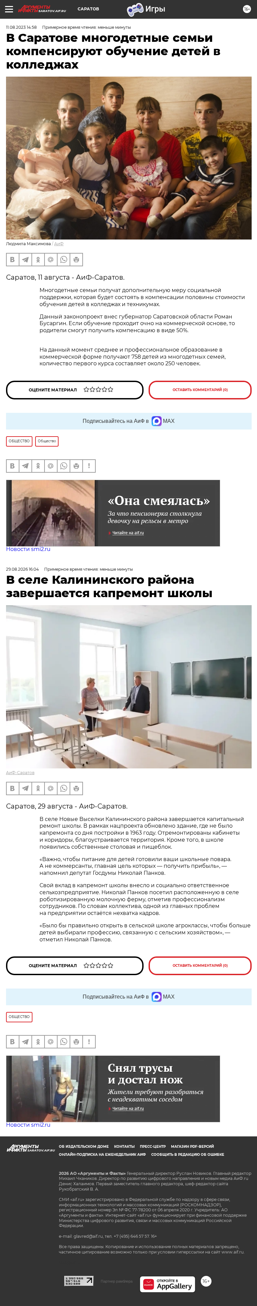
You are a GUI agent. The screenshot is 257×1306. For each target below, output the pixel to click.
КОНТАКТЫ (124, 1146)
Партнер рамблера (117, 1281)
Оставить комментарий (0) (200, 390)
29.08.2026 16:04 (22, 569)
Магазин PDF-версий (192, 1146)
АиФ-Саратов (20, 772)
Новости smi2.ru (28, 549)
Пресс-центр (153, 1146)
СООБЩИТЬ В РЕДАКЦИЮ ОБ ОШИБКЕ (187, 1154)
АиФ (59, 243)
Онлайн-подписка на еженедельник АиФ (102, 1154)
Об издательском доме (84, 1146)
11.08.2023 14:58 (21, 27)
